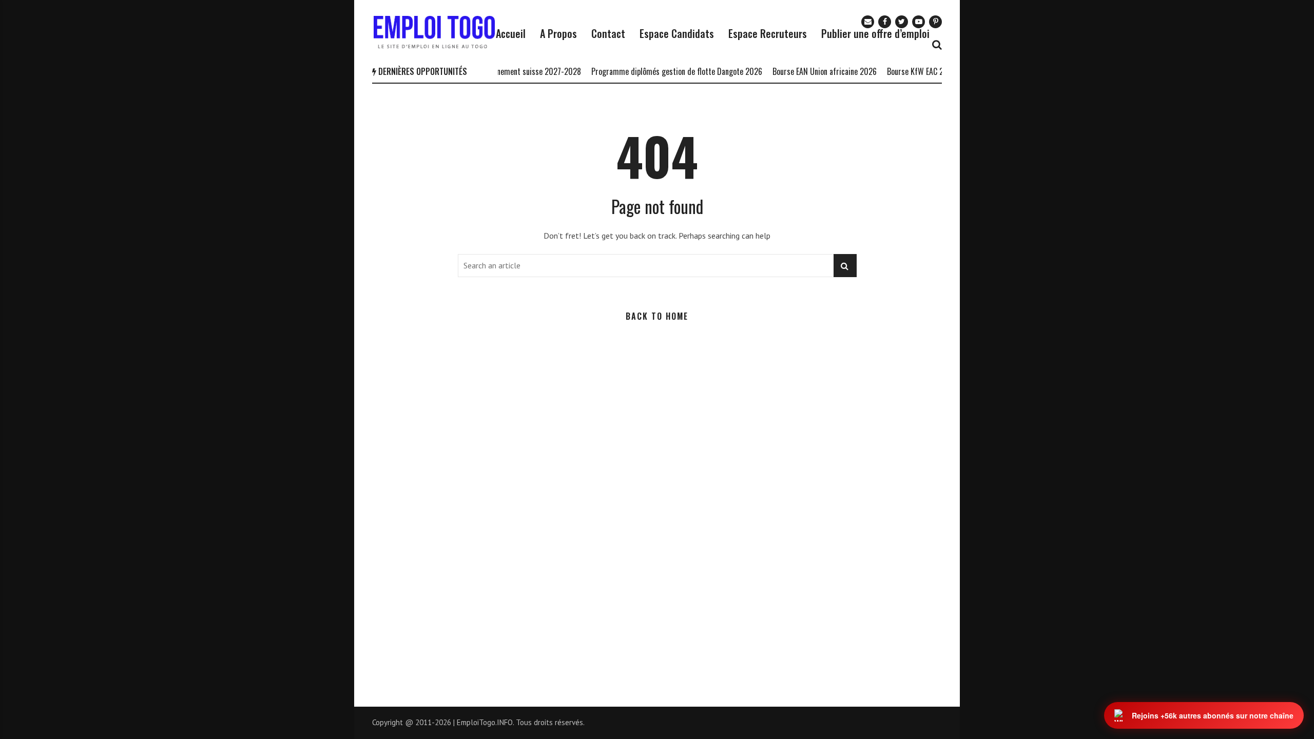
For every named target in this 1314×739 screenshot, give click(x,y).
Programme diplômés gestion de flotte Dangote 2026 (662, 71)
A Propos (558, 33)
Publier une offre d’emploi (875, 33)
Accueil (511, 33)
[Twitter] (901, 21)
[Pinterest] (935, 21)
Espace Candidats (677, 33)
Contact (608, 33)
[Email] (867, 21)
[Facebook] (884, 21)
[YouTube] (918, 21)
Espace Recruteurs (767, 33)
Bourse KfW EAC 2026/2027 (917, 71)
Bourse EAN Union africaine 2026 (810, 71)
